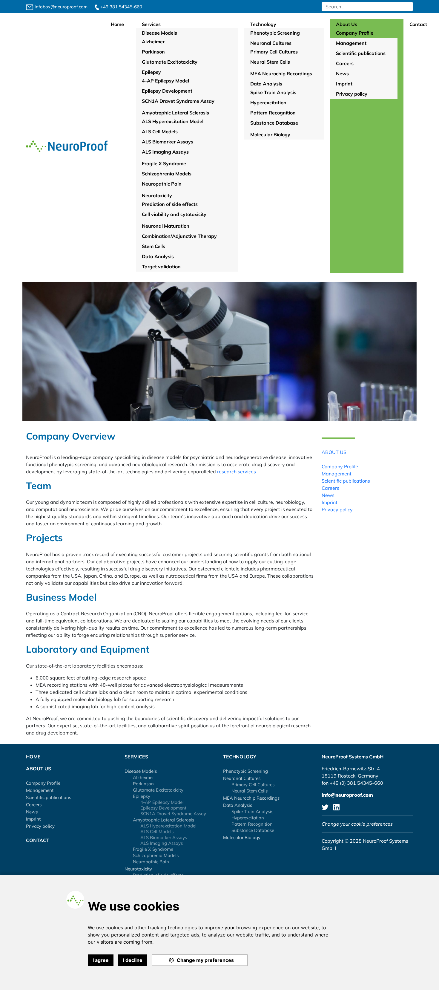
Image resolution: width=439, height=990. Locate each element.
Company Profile (340, 466)
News (328, 495)
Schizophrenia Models (156, 855)
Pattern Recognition (252, 824)
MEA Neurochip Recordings (251, 798)
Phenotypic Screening (245, 771)
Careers (330, 488)
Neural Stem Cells (249, 791)
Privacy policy (337, 509)
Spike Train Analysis (252, 811)
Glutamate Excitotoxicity (158, 790)
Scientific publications (346, 480)
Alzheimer (143, 777)
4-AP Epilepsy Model (162, 802)
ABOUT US (334, 452)
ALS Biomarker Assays (163, 837)
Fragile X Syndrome (153, 849)
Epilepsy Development (163, 808)
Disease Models (141, 771)
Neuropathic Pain (151, 861)
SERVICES (136, 757)
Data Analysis (237, 805)
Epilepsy (141, 796)
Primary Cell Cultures (252, 784)
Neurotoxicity (138, 869)
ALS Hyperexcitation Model (168, 826)
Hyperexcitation (247, 818)
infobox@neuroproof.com (60, 7)
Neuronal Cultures (241, 778)
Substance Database (252, 830)
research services (236, 472)
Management (336, 473)
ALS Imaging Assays (161, 843)
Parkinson (143, 784)
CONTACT (37, 840)
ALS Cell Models (157, 831)
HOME (33, 757)
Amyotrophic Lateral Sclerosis (163, 820)
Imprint (329, 502)
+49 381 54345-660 (120, 7)
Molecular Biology (241, 837)
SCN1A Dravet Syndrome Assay (173, 813)
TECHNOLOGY (239, 757)
